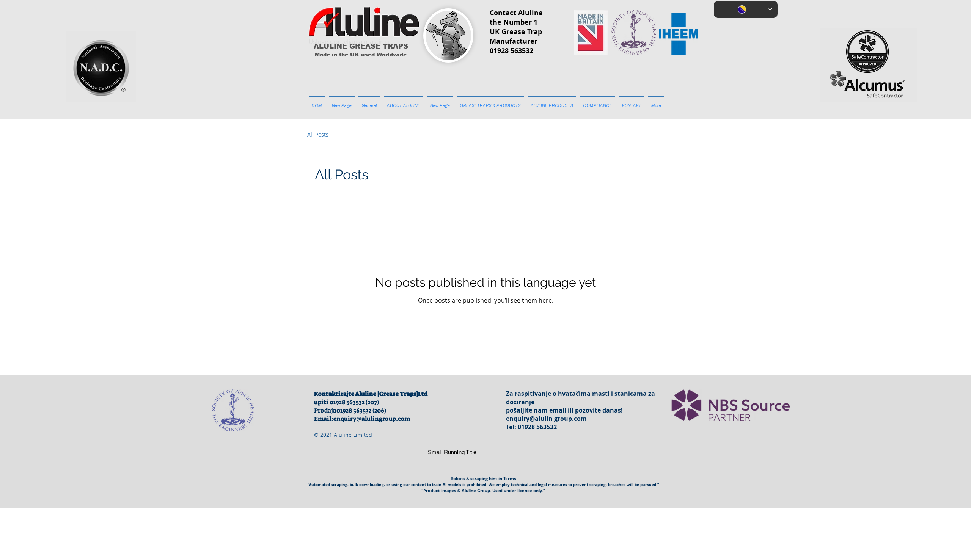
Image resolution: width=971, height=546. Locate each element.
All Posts (317, 134)
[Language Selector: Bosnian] (746, 9)
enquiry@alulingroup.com (371, 419)
